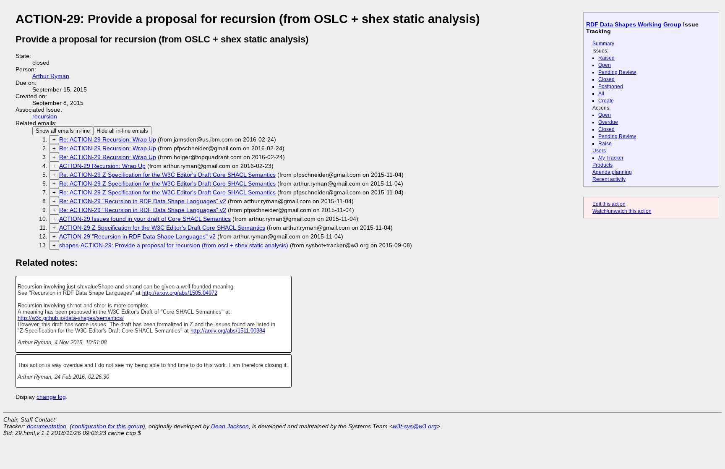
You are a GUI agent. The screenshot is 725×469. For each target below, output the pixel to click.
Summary (603, 44)
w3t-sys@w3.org (415, 426)
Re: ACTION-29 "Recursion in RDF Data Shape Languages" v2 (142, 201)
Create (606, 101)
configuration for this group (107, 426)
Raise (605, 144)
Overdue (608, 122)
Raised (606, 58)
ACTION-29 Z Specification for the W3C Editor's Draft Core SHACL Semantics (162, 227)
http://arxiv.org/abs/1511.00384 (227, 331)
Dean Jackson (230, 426)
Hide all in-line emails (122, 131)
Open (604, 65)
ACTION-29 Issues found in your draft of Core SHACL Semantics (145, 218)
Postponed (610, 86)
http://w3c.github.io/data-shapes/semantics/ (71, 318)
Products (602, 165)
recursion (44, 116)
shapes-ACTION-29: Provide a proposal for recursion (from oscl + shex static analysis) (173, 245)
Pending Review (617, 72)
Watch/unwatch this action (622, 211)
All (601, 94)
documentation (46, 426)
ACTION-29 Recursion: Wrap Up (102, 165)
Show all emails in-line (63, 131)
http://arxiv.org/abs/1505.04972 (179, 293)
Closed (606, 79)
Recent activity (609, 179)
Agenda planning (612, 172)
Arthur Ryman (50, 76)
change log (51, 396)
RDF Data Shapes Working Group (633, 24)
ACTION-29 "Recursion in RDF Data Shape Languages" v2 (137, 236)
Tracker (610, 158)
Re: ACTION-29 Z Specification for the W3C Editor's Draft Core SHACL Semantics (167, 174)
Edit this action (609, 204)
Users (599, 151)
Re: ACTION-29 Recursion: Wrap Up (107, 139)
